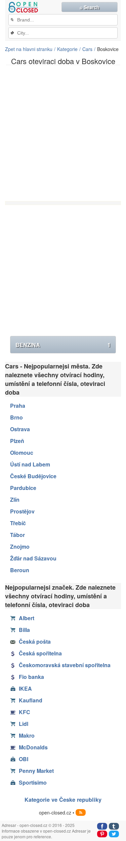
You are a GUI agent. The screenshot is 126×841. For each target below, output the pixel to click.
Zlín (14, 499)
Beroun (19, 570)
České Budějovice (33, 476)
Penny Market (36, 771)
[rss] (81, 812)
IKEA (25, 688)
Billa (24, 630)
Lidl (23, 724)
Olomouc (21, 452)
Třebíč (18, 523)
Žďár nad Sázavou (33, 558)
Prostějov (22, 511)
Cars (87, 49)
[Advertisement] (63, 133)
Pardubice (23, 488)
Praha (17, 405)
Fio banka (31, 677)
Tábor (17, 535)
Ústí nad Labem (30, 464)
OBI (23, 759)
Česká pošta (35, 641)
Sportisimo (33, 782)
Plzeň (17, 441)
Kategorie (67, 49)
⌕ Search (89, 7)
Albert (26, 618)
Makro (27, 735)
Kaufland (30, 700)
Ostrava (20, 429)
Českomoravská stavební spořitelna (65, 665)
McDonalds (33, 747)
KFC (24, 712)
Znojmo (20, 546)
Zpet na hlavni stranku (28, 49)
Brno (16, 417)
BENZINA (63, 345)
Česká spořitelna (40, 653)
